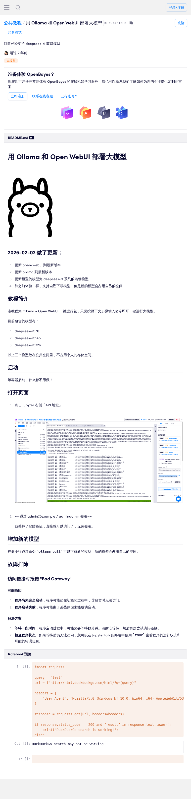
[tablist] (92, 32)
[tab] (15, 32)
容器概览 (15, 32)
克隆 (181, 23)
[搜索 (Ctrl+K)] (17, 7)
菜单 (6, 7)
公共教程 (13, 22)
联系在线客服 (42, 96)
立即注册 (18, 96)
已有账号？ (69, 96)
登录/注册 (176, 7)
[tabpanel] (95, 405)
